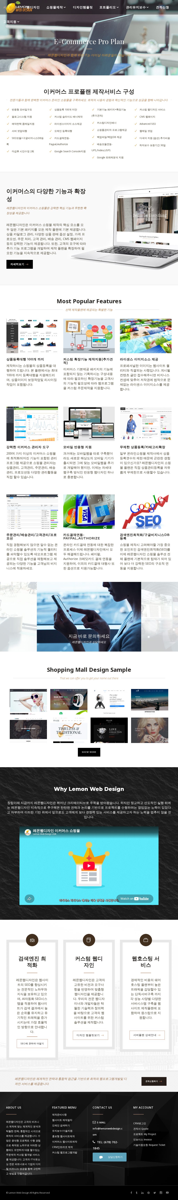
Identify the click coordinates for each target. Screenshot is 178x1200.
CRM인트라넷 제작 (62, 1147)
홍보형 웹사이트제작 (63, 1136)
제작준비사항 (59, 1114)
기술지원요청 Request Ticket (149, 1145)
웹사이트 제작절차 (62, 1120)
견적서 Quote (140, 1128)
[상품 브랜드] (68, 701)
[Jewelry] (68, 730)
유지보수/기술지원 (62, 1130)
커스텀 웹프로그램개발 (64, 1152)
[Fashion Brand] (28, 701)
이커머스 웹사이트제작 (64, 1141)
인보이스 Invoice (142, 1139)
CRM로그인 (139, 1123)
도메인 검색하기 (61, 1125)
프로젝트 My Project (144, 1134)
